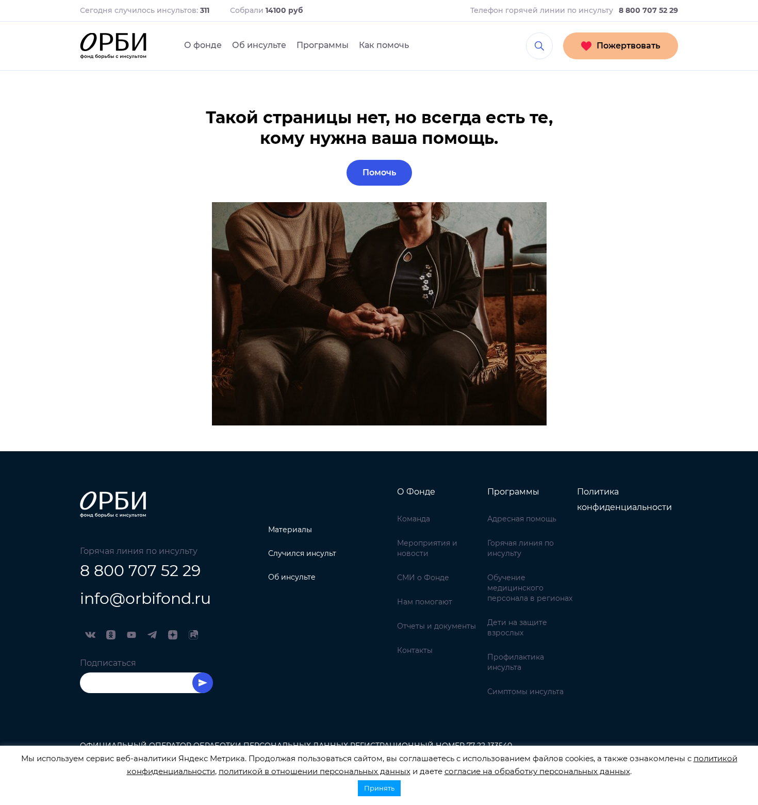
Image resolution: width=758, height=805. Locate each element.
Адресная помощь (521, 518)
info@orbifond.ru (145, 598)
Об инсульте (259, 45)
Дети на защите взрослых (517, 627)
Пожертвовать (628, 46)
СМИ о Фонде (423, 577)
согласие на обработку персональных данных (537, 771)
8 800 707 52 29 (140, 570)
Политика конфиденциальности (624, 499)
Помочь (379, 172)
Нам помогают (424, 601)
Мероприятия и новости (427, 548)
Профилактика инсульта (515, 662)
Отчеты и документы (436, 626)
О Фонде (416, 492)
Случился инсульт (302, 553)
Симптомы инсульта (525, 691)
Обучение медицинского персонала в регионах (529, 588)
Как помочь (384, 45)
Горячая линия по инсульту (520, 548)
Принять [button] (379, 788)
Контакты (415, 650)
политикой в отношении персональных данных (314, 771)
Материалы (290, 529)
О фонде (203, 45)
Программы (322, 45)
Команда (413, 518)
